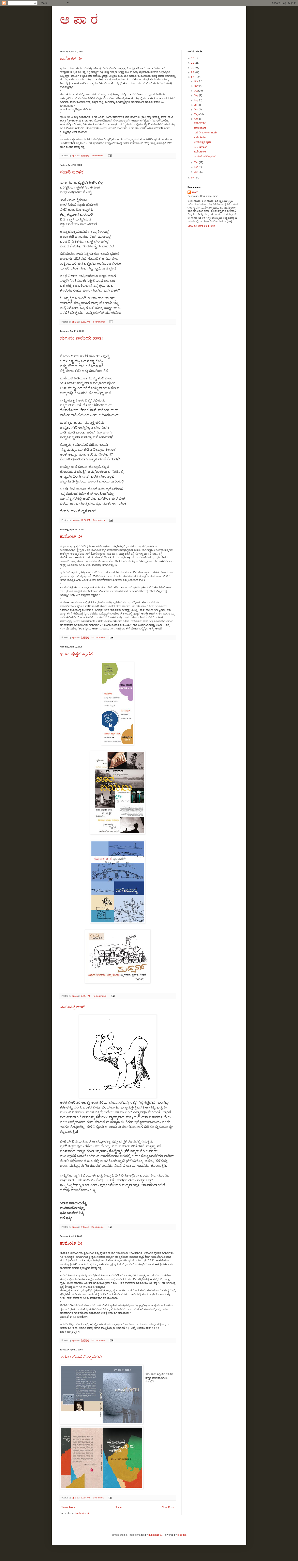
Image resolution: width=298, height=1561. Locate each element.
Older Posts (168, 1507)
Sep (196, 95)
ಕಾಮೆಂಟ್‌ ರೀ (71, 58)
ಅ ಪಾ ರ (79, 19)
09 (193, 72)
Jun (196, 109)
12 (193, 58)
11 (193, 62)
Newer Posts (68, 1507)
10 (193, 67)
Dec (196, 81)
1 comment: (99, 1497)
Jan (196, 171)
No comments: (98, 637)
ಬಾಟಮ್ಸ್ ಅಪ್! (72, 1006)
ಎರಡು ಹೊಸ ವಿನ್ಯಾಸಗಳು (81, 1356)
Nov (196, 85)
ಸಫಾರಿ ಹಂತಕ (72, 172)
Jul (196, 104)
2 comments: (98, 1227)
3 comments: (98, 155)
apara (195, 192)
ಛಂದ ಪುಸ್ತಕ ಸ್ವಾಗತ (76, 653)
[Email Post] (109, 155)
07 (193, 177)
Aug (196, 100)
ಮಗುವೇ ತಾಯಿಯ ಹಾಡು (81, 338)
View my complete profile (201, 226)
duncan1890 (155, 1534)
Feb (196, 167)
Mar (196, 162)
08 (193, 77)
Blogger (181, 1534)
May (196, 114)
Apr (196, 119)
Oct (196, 90)
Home (118, 1507)
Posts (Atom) (82, 1513)
